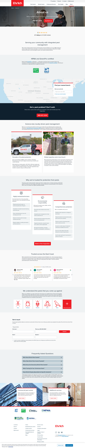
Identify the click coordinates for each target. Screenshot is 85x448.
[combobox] (63, 91)
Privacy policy (40, 435)
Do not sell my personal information (42, 439)
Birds (57, 307)
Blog (26, 435)
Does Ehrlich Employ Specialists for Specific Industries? (37, 372)
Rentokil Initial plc (62, 435)
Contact (65, 1)
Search (59, 1)
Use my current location (61, 94)
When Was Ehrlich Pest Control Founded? (33, 361)
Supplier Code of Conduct (40, 433)
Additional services (56, 390)
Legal (38, 430)
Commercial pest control (25, 390)
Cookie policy (40, 437)
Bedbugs (28, 307)
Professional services (30, 430)
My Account (71, 1)
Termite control (29, 428)
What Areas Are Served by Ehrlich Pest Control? (35, 364)
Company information (41, 428)
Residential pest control (30, 426)
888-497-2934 (37, 21)
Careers (39, 426)
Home (12, 8)
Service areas (40, 424)
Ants (18, 307)
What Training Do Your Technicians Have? (33, 368)
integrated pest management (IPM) (34, 128)
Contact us (48, 21)
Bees (47, 307)
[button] (42, 26)
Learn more (21, 398)
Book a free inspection (42, 244)
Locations (54, 1)
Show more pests (67, 307)
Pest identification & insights (30, 433)
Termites (37, 307)
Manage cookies (40, 441)
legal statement (65, 436)
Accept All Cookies (69, 445)
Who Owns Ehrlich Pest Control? (31, 357)
